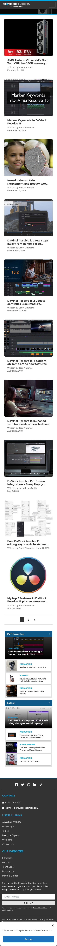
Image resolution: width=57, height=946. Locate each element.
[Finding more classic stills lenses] (11, 691)
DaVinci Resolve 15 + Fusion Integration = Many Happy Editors (26, 484)
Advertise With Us (11, 822)
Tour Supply (8, 867)
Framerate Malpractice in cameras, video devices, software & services (32, 737)
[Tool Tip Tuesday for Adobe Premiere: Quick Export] (11, 747)
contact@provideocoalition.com (22, 808)
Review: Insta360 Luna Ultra (33, 667)
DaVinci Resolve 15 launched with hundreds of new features (28, 422)
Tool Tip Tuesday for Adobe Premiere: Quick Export (32, 749)
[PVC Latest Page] (49, 703)
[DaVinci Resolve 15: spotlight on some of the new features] (28, 338)
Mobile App (8, 826)
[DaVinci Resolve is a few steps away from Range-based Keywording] (28, 218)
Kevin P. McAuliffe (28, 488)
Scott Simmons (26, 127)
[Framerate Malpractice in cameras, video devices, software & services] (11, 734)
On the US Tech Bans (29, 761)
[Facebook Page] (16, 784)
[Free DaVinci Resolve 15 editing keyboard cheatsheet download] (28, 518)
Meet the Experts (10, 835)
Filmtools (7, 858)
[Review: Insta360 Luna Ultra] (11, 666)
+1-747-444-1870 (13, 802)
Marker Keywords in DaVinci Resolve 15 (26, 122)
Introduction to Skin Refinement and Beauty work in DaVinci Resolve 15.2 (27, 183)
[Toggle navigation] (52, 5)
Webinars (7, 839)
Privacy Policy (7, 910)
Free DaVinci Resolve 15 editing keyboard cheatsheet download (27, 544)
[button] (52, 925)
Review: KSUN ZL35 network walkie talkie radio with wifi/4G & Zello (33, 681)
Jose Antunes (25, 67)
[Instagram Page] (28, 784)
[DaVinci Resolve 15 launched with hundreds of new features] (28, 398)
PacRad (6, 862)
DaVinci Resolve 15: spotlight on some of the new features (27, 362)
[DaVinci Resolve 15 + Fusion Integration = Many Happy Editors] (28, 458)
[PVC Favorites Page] (49, 634)
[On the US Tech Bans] (11, 760)
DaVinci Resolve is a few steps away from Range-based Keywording (28, 243)
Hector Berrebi (26, 187)
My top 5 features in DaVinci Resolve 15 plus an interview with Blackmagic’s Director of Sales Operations (27, 603)
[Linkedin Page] (34, 784)
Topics (5, 831)
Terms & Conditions (40, 908)
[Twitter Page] (22, 784)
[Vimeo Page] (40, 784)
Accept (28, 939)
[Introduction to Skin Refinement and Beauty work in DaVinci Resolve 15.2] (28, 158)
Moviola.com (8, 871)
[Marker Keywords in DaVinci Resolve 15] (28, 97)
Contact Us (8, 844)
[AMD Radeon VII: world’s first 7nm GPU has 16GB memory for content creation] (28, 37)
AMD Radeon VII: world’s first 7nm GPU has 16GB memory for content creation (27, 63)
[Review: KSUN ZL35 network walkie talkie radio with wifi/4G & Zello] (11, 678)
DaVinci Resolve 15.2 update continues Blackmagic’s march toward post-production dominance (26, 305)
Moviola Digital (10, 875)
